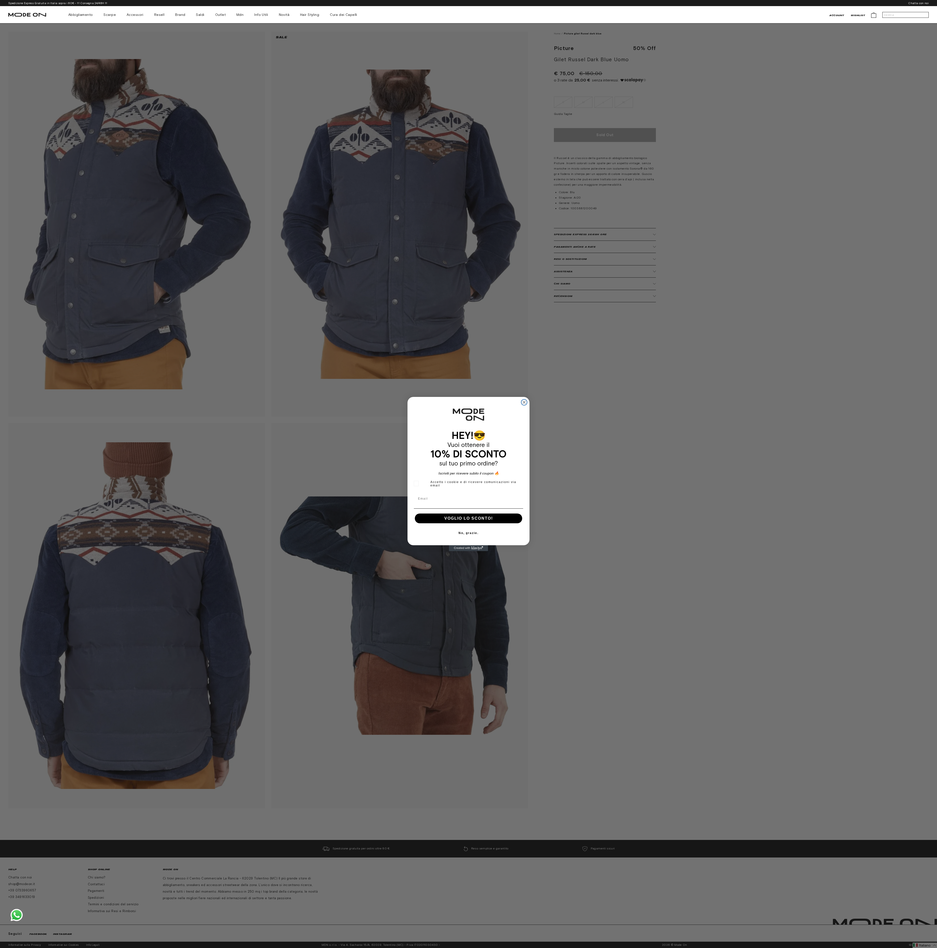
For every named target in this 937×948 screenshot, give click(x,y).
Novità (284, 15)
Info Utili (261, 15)
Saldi (200, 15)
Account (836, 15)
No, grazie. (468, 533)
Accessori (135, 15)
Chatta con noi (918, 3)
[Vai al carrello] (873, 15)
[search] (905, 15)
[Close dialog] (524, 402)
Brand (180, 15)
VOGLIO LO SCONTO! (468, 518)
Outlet (220, 15)
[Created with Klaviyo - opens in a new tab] (468, 548)
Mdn (240, 15)
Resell (159, 15)
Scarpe (109, 15)
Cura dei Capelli (343, 15)
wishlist (858, 15)
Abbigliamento (80, 15)
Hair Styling (309, 15)
